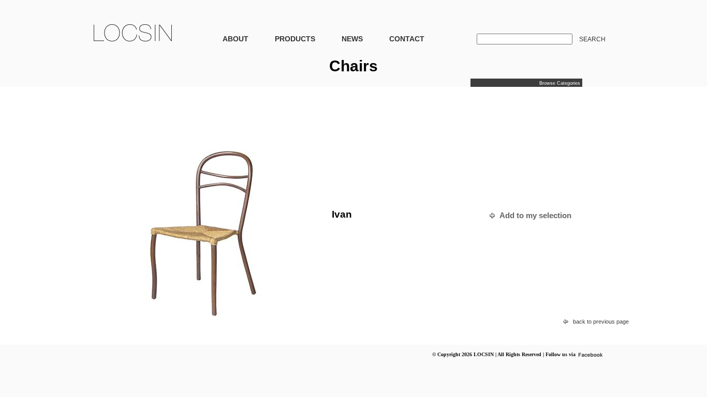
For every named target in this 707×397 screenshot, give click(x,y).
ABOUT (235, 39)
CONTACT (406, 39)
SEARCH (592, 39)
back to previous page (601, 321)
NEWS (352, 39)
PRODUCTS (295, 39)
